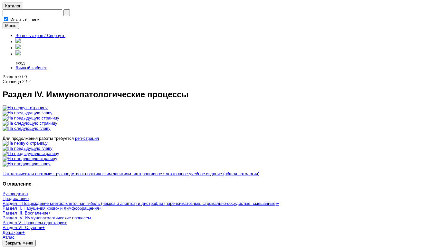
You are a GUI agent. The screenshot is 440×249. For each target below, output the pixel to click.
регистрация (87, 138)
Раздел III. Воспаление (25, 213)
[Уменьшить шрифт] (18, 54)
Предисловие (16, 198)
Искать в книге (24, 19)
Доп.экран (12, 232)
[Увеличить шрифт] (18, 41)
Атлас (8, 237)
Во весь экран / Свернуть (40, 35)
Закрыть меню (19, 243)
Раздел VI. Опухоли (22, 227)
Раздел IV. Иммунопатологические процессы (47, 217)
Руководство (15, 193)
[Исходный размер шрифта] (18, 47)
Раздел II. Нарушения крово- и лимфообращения (51, 208)
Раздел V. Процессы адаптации (33, 222)
